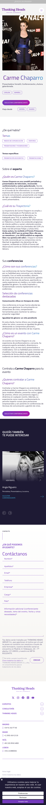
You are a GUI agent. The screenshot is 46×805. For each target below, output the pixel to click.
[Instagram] (18, 697)
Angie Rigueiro (9, 487)
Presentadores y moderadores (16, 146)
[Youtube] (33, 697)
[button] (4, 513)
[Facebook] (23, 697)
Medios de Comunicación (13, 141)
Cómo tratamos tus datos (11, 660)
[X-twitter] (13, 697)
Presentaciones (35, 158)
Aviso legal (6, 771)
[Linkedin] (28, 697)
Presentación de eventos (13, 158)
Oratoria (32, 141)
